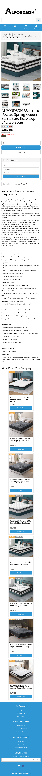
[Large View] (5, 87)
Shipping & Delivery (21, 729)
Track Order (21, 713)
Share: (4, 126)
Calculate (21, 177)
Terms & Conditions (21, 747)
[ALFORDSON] (21, 8)
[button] (21, 152)
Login (21, 710)
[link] (23, 766)
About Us (21, 741)
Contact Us (21, 725)
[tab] (6, 184)
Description (6, 184)
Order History (21, 716)
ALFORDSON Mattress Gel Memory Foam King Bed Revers (19, 399)
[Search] (38, 20)
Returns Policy (21, 732)
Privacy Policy (21, 744)
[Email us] (19, 766)
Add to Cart (21, 148)
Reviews (16, 184)
